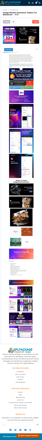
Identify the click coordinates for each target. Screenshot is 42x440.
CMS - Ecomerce (20, 374)
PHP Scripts (20, 377)
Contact (20, 392)
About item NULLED (20, 408)
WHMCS (20, 379)
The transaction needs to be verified (20, 402)
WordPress (14, 10)
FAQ (20, 395)
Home (5, 10)
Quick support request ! (29, 435)
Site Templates (20, 382)
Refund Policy (20, 397)
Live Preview (10, 41)
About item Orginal (20, 405)
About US (20, 400)
